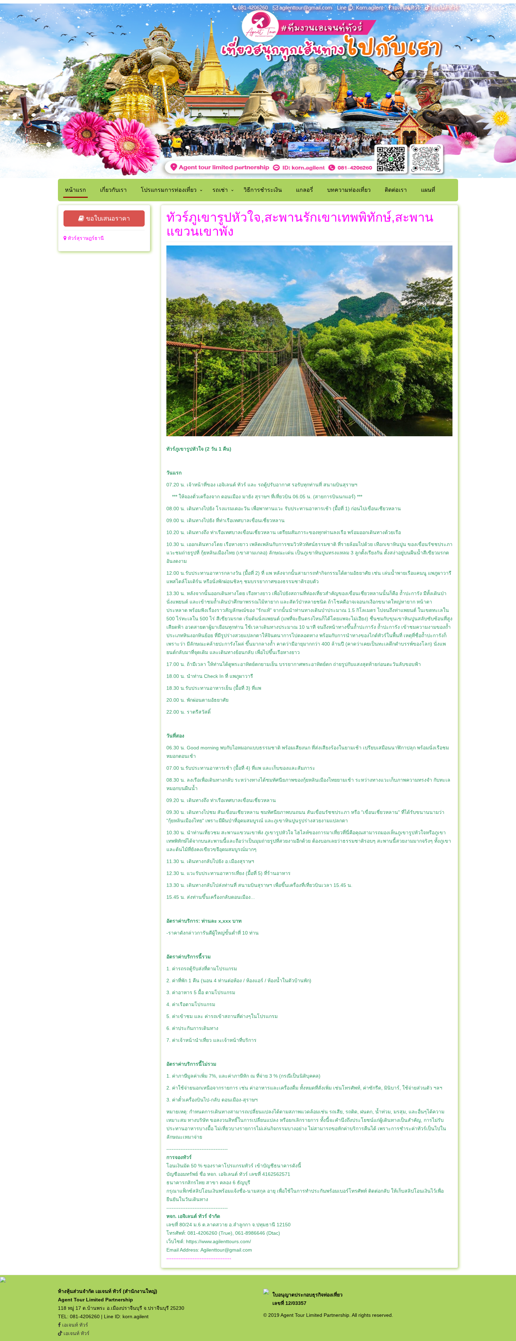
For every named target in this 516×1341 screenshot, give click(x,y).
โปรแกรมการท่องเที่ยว (169, 190)
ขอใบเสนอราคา (107, 218)
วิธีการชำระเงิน (263, 190)
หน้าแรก (75, 190)
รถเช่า (220, 190)
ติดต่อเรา (396, 190)
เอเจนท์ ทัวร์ (406, 8)
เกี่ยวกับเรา (113, 190)
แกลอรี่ (304, 190)
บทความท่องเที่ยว (349, 190)
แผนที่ (428, 190)
